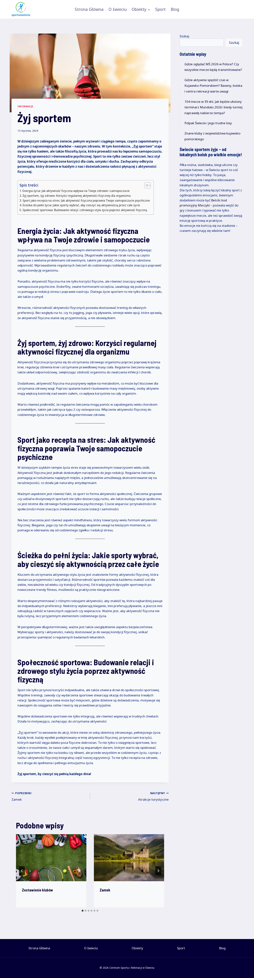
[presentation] (51, 857)
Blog (175, 9)
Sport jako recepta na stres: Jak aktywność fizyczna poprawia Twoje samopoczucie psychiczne (86, 200)
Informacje (25, 106)
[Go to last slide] (22, 870)
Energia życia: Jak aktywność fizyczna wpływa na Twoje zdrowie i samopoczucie (76, 191)
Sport (160, 9)
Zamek (22, 796)
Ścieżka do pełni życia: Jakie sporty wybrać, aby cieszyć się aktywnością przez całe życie (81, 205)
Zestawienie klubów (37, 890)
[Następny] (158, 870)
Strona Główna (89, 9)
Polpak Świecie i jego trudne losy (208, 123)
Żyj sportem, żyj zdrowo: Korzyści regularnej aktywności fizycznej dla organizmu (76, 196)
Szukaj (184, 36)
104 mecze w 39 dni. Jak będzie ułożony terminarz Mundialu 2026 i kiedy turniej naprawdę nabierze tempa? (213, 107)
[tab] (82, 911)
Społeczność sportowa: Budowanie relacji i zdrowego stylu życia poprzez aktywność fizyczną (84, 210)
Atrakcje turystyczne (153, 796)
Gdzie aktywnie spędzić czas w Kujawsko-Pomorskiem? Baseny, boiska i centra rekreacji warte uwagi (213, 85)
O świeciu (118, 9)
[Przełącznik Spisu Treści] (146, 185)
